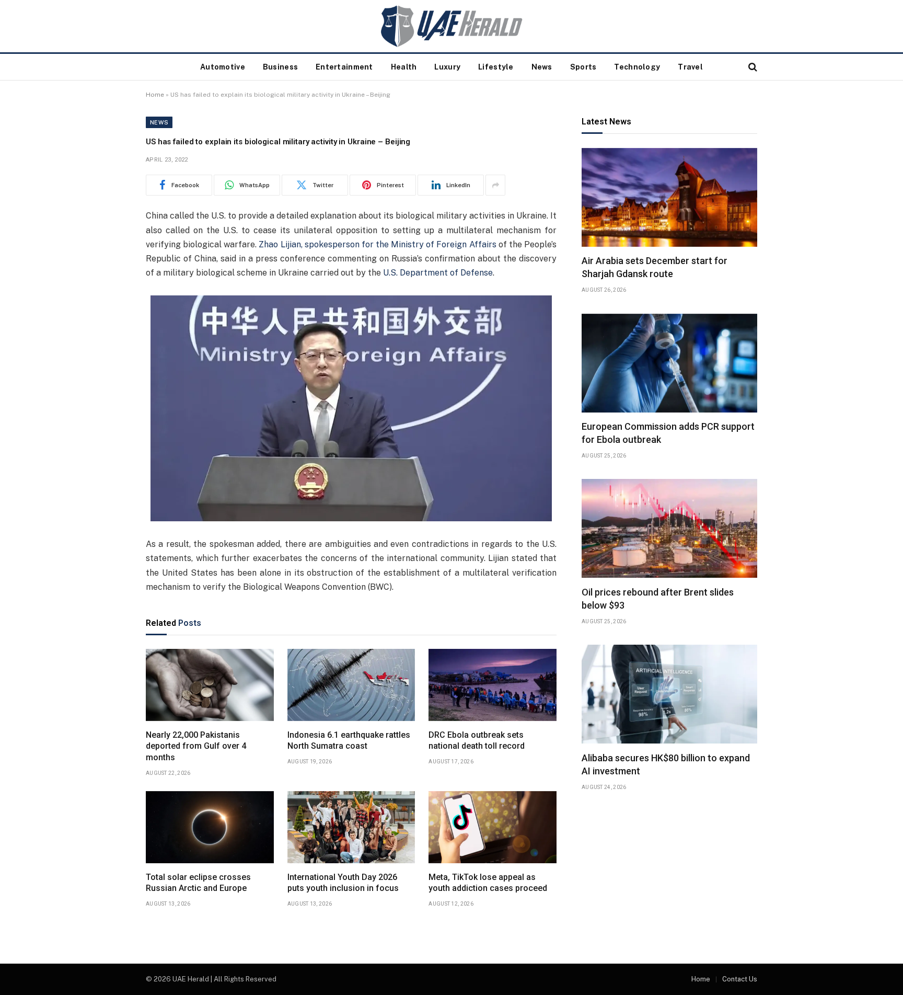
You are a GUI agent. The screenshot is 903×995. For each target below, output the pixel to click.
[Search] (751, 67)
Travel (690, 67)
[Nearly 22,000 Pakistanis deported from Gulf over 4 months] (210, 685)
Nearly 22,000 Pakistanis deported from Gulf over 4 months (196, 746)
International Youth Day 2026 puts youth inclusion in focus (343, 883)
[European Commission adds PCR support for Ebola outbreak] (669, 363)
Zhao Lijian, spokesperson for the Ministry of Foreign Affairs (377, 244)
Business (280, 67)
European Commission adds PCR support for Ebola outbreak (668, 433)
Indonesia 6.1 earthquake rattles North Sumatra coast (348, 740)
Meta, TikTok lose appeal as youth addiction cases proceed (488, 883)
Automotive (222, 67)
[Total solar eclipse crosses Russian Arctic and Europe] (210, 827)
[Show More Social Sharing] (495, 185)
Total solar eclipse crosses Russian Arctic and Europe (198, 883)
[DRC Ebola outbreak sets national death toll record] (493, 685)
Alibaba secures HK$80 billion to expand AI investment (666, 764)
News (541, 67)
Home (155, 94)
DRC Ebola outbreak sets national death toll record (477, 740)
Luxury (447, 67)
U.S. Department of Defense (438, 273)
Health (404, 67)
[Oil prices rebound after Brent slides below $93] (669, 528)
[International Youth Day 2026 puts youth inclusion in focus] (351, 827)
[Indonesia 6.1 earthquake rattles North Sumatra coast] (351, 685)
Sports (583, 67)
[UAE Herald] (451, 26)
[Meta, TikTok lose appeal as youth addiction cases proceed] (493, 827)
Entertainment (344, 67)
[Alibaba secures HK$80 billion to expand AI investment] (669, 694)
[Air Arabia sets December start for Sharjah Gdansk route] (669, 197)
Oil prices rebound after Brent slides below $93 (658, 598)
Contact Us (739, 979)
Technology (637, 67)
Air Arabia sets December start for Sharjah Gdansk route (654, 267)
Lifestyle (496, 67)
